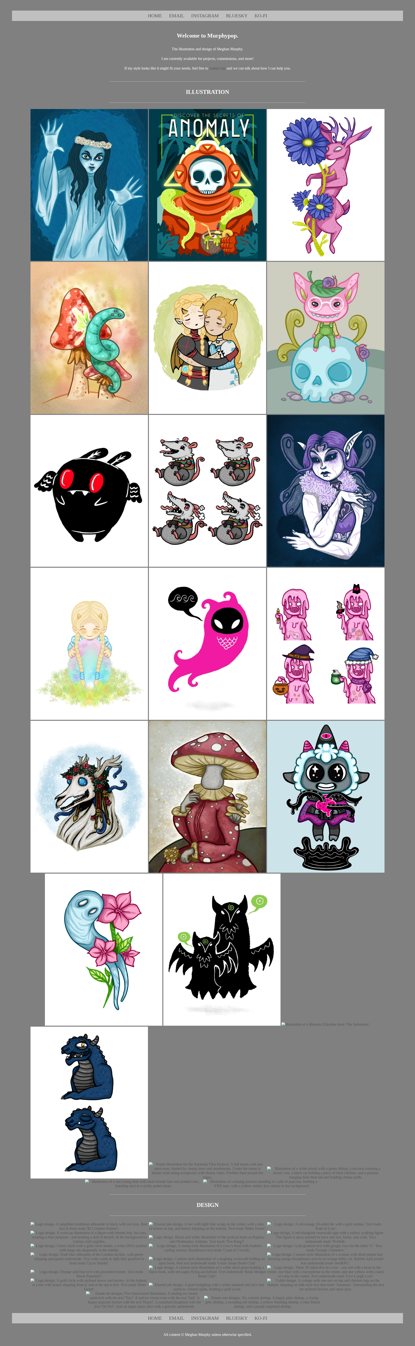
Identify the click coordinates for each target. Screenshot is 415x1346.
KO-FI (261, 15)
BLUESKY (236, 15)
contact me (217, 68)
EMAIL (176, 15)
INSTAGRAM (205, 15)
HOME (155, 15)
